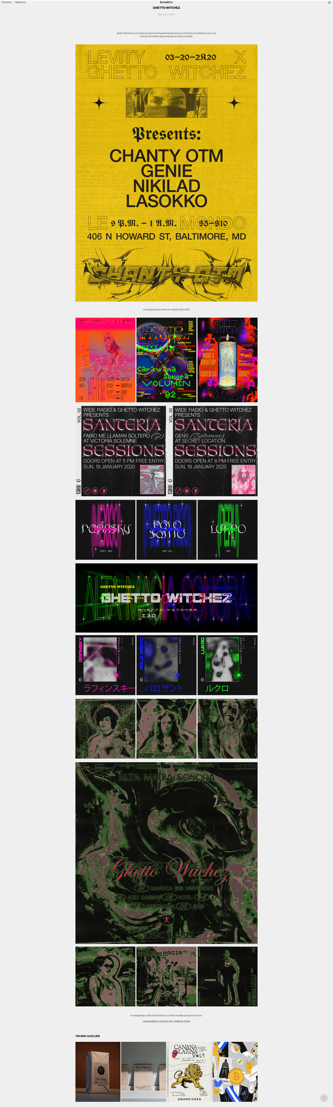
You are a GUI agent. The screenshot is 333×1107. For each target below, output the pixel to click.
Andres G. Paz (165, 1021)
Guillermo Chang (182, 1021)
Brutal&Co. (166, 2)
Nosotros (7, 2)
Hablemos (20, 2)
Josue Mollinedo (150, 1021)
